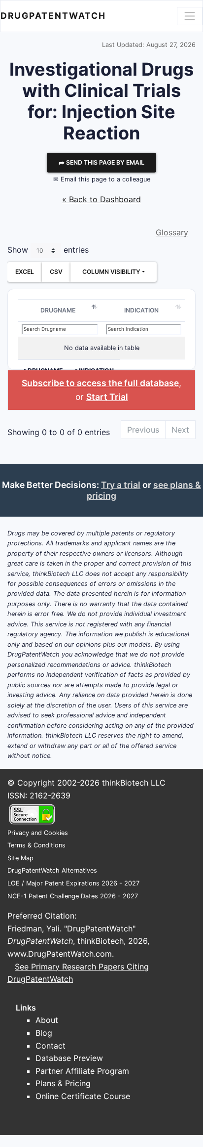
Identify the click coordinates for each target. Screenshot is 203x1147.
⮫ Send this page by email (101, 162)
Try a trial (120, 485)
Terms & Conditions (36, 845)
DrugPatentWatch (53, 15)
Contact (50, 1046)
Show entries (48, 250)
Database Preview (69, 1058)
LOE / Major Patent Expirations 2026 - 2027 (73, 883)
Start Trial (107, 397)
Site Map (20, 858)
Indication (141, 310)
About (46, 1020)
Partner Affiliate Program (82, 1071)
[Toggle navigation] (190, 16)
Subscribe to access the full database (100, 383)
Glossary (172, 232)
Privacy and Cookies (37, 833)
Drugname (57, 310)
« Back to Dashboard (101, 199)
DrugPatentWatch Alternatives (52, 870)
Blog (43, 1033)
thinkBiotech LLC (134, 783)
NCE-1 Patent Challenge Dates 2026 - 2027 (72, 896)
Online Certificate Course (82, 1096)
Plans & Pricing (63, 1083)
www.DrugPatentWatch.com (59, 954)
